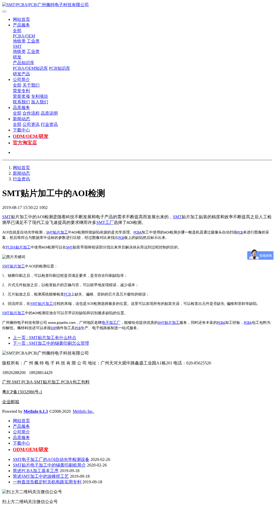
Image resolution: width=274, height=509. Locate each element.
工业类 (33, 41)
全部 (17, 30)
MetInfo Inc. (83, 411)
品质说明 (49, 113)
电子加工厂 (111, 323)
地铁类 (19, 41)
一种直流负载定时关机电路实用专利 (47, 482)
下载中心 (21, 130)
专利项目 (39, 96)
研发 (17, 57)
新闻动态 (21, 118)
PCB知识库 (59, 68)
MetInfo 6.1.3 (36, 411)
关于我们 (31, 85)
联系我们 (21, 102)
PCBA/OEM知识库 (30, 68)
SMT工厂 (105, 222)
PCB (240, 233)
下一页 (51, 343)
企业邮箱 (10, 401)
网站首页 (21, 19)
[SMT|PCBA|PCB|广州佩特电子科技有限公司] (137, 5)
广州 (6, 382)
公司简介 (21, 79)
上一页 (44, 337)
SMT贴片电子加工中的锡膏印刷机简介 (49, 465)
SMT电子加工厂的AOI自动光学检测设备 (51, 459)
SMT (17, 46)
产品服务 (21, 25)
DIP (53, 328)
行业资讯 (49, 124)
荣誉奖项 (21, 96)
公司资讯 (31, 124)
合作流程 (31, 113)
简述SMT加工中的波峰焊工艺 (41, 476)
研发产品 (21, 74)
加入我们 (39, 102)
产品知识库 (23, 62)
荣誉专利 (21, 90)
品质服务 (21, 107)
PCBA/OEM (24, 36)
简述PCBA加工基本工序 (36, 470)
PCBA (138, 233)
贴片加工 (60, 232)
